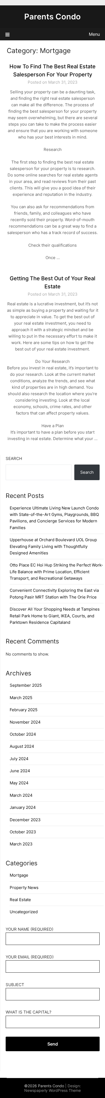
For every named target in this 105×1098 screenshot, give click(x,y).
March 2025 (21, 697)
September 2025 (26, 685)
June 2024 (20, 770)
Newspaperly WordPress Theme (52, 1090)
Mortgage (19, 875)
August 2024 (22, 746)
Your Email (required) (30, 956)
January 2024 (23, 807)
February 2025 (23, 709)
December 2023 (25, 819)
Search (14, 458)
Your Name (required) (29, 929)
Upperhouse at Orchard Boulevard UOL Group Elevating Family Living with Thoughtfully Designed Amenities (53, 546)
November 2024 (25, 722)
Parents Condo (52, 16)
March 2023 (21, 843)
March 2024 (21, 795)
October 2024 (23, 734)
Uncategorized (24, 911)
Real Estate (20, 899)
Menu (94, 34)
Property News (24, 887)
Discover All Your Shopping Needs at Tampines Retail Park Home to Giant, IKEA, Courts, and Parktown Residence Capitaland (55, 616)
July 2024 (19, 758)
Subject (15, 984)
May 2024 (19, 782)
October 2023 (23, 831)
